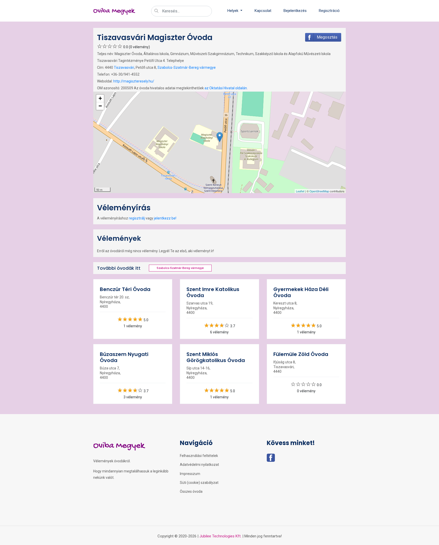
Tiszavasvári (124, 67)
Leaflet (300, 191)
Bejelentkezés (295, 10)
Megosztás (327, 37)
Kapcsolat (263, 10)
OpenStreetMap (319, 191)
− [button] (100, 106)
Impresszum (190, 474)
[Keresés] (156, 11)
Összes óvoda (191, 491)
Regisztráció (329, 10)
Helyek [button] (233, 10)
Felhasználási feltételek (199, 456)
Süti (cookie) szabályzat (199, 483)
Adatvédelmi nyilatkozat (199, 465)
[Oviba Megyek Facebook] (271, 459)
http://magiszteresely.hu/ (133, 81)
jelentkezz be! (165, 218)
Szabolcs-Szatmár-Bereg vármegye (187, 67)
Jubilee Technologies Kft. (220, 536)
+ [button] (100, 98)
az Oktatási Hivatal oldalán (226, 88)
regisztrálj (137, 218)
